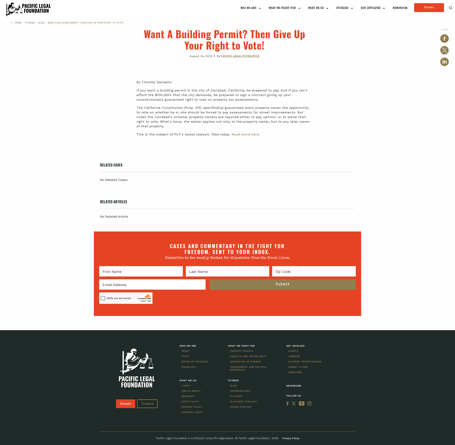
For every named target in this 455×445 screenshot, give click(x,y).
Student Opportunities (304, 361)
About (185, 351)
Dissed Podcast (241, 406)
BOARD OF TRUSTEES (194, 361)
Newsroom (400, 8)
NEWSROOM (293, 385)
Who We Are (248, 8)
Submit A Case (298, 366)
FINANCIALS (188, 366)
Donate (429, 7)
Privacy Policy (290, 438)
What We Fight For (282, 8)
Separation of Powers (245, 361)
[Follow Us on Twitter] (293, 403)
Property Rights (241, 351)
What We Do (316, 8)
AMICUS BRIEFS (190, 390)
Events (293, 351)
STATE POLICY (190, 401)
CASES (185, 385)
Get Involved (370, 8)
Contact (147, 404)
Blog (42, 23)
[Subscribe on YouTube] (301, 403)
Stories (342, 8)
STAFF (185, 356)
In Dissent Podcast (243, 401)
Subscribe (295, 372)
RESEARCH (188, 396)
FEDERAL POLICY (191, 406)
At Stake (236, 396)
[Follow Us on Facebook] (288, 403)
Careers (294, 356)
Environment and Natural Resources (248, 368)
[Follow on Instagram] (309, 403)
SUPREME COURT (192, 412)
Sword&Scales (240, 390)
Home (18, 23)
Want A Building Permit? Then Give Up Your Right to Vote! (86, 23)
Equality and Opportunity (248, 356)
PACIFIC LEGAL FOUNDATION (240, 56)
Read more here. (245, 134)
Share (444, 30)
